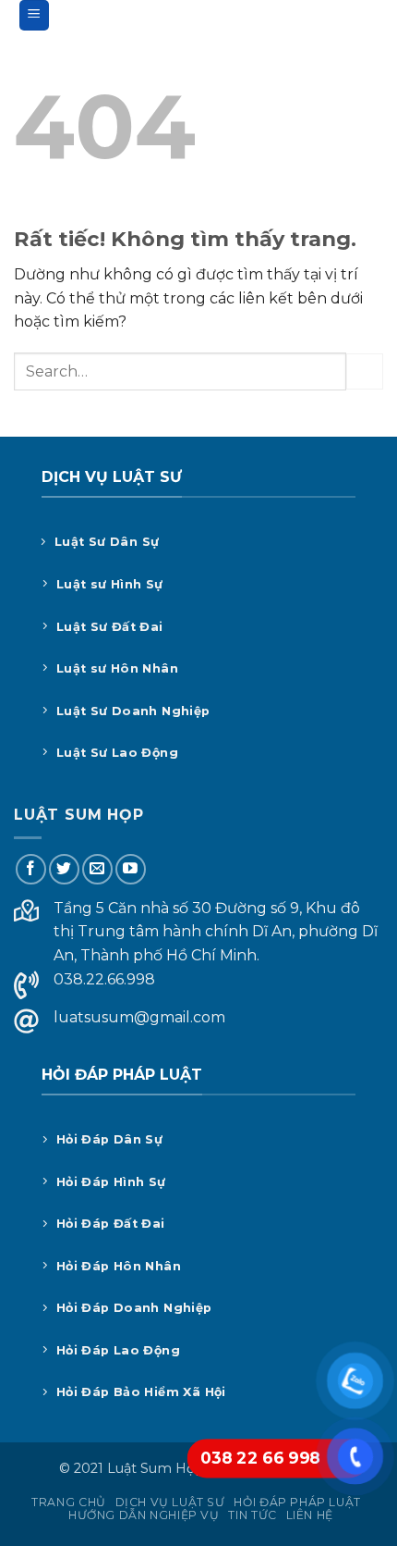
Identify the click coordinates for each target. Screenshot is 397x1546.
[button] (34, 15)
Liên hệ (309, 1515)
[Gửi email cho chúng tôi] (97, 869)
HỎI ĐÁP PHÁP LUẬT (297, 1502)
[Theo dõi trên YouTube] (130, 869)
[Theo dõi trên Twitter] (64, 869)
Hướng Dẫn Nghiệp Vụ (144, 1515)
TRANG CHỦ (68, 1502)
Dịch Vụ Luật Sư (170, 1502)
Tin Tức (252, 1515)
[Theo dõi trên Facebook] (31, 869)
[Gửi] (364, 371)
